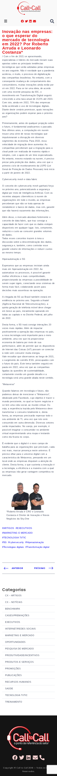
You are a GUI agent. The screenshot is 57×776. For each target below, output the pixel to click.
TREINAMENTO (13, 702)
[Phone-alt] (42, 757)
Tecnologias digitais (14, 547)
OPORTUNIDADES (15, 642)
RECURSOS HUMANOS (18, 682)
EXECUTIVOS (12, 622)
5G (5, 542)
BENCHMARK (12, 608)
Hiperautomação (35, 542)
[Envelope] (34, 21)
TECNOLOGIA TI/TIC (16, 695)
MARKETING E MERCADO (19, 635)
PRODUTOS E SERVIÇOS (19, 662)
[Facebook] (22, 21)
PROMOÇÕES (13, 668)
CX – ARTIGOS (13, 595)
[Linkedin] (30, 21)
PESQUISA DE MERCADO (19, 648)
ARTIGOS (9, 528)
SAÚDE (9, 688)
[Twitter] (26, 21)
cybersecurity (17, 542)
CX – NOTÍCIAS (13, 602)
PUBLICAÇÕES (13, 675)
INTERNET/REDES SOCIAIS (20, 628)
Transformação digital (38, 547)
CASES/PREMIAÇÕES (17, 615)
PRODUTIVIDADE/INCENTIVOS (22, 655)
